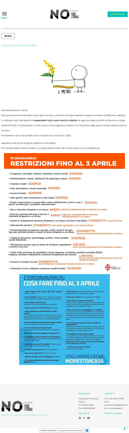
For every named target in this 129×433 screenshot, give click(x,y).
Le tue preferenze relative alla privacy (70, 430)
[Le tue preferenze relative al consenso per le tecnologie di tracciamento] (124, 428)
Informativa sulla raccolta (48, 430)
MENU (4, 17)
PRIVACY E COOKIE (112, 413)
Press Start (44, 415)
